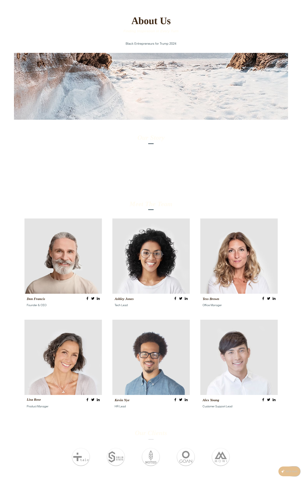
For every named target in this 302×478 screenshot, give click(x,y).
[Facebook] (87, 298)
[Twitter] (93, 298)
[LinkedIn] (98, 298)
